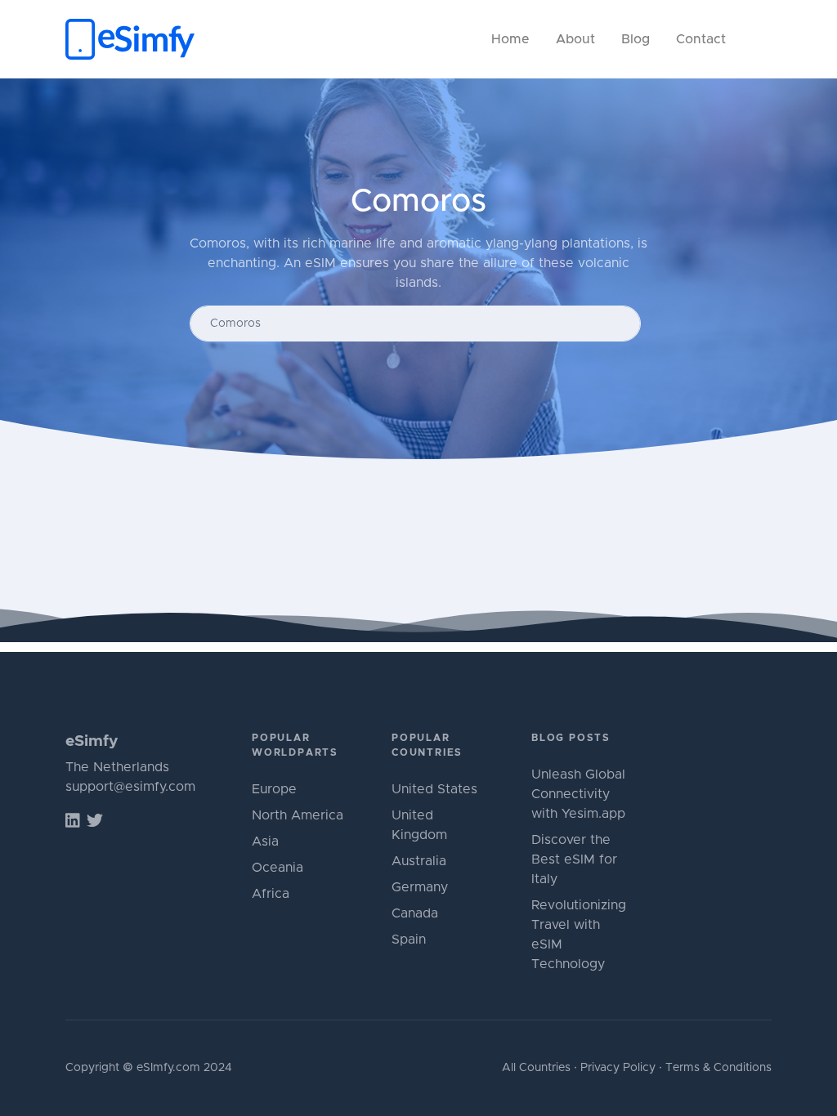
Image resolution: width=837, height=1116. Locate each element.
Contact (701, 39)
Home (510, 39)
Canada (415, 913)
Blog (635, 39)
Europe (274, 789)
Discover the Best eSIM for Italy (574, 859)
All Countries (536, 1068)
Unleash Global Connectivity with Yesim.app (578, 794)
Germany (420, 887)
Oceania (277, 867)
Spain (409, 939)
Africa (270, 893)
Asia (265, 841)
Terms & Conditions (718, 1068)
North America (297, 815)
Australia (419, 861)
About (575, 39)
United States (434, 789)
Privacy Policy (618, 1068)
